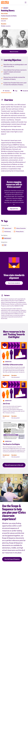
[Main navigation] (25, 2)
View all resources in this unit (14, 465)
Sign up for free (14, 208)
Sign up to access (14, 51)
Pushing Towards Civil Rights (9, 16)
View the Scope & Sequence (12, 559)
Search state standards (14, 283)
